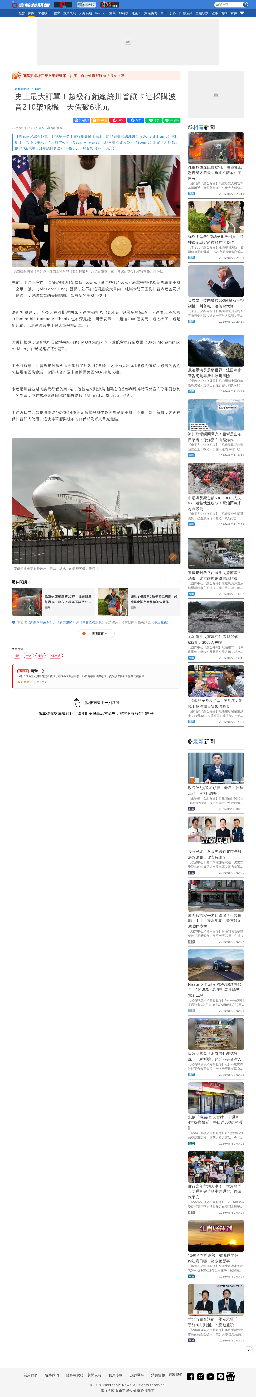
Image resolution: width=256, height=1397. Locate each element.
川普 (17, 655)
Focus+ (100, 13)
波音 (40, 655)
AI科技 (124, 13)
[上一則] (168, 582)
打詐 (173, 13)
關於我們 (31, 1375)
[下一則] (177, 582)
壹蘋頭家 (202, 13)
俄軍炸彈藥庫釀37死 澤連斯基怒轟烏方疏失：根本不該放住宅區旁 (215, 173)
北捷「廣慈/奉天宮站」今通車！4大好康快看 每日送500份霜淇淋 (215, 1123)
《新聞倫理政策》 (40, 622)
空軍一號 (54, 655)
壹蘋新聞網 (22, 89)
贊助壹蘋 (98, 120)
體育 (57, 13)
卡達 (28, 655)
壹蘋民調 (69, 13)
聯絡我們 (52, 1375)
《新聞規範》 (66, 622)
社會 (22, 13)
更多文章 (42, 682)
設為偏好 (80, 120)
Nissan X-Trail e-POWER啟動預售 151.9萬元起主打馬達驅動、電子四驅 (215, 990)
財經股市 (44, 13)
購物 (224, 13)
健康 (215, 13)
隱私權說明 (73, 1375)
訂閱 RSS (26, 682)
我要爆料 (117, 120)
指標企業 (185, 13)
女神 (234, 13)
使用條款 (116, 1375)
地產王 (136, 13)
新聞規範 (94, 1375)
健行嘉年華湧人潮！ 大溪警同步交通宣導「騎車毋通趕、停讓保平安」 (215, 1192)
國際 (31, 13)
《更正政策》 (160, 622)
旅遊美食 (150, 13)
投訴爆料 (137, 1375)
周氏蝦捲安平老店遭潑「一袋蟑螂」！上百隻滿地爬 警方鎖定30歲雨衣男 (215, 921)
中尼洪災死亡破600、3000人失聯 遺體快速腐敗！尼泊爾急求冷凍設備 (215, 503)
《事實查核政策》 (92, 622)
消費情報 (158, 1375)
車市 (163, 13)
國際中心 (44, 128)
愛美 (112, 13)
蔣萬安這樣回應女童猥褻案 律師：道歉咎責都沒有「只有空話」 (75, 75)
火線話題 (85, 13)
